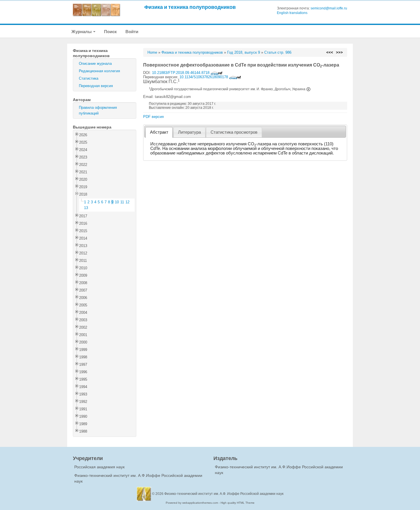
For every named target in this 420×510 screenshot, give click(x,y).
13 (86, 208)
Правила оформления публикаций (98, 110)
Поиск (110, 31)
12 (127, 202)
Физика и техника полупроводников (190, 7)
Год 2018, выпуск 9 (243, 52)
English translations (292, 13)
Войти (131, 31)
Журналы (82, 31)
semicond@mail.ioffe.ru (329, 8)
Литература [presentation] (189, 132)
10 (117, 202)
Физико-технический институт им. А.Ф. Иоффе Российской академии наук (223, 494)
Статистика (88, 78)
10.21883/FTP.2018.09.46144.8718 (181, 73)
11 (122, 202)
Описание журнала (95, 63)
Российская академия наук (99, 467)
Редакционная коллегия (99, 71)
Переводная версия (96, 86)
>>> (339, 52)
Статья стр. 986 (277, 52)
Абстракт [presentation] (159, 132)
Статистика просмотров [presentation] (234, 132)
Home (152, 52)
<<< (329, 52)
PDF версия (153, 117)
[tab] (159, 132)
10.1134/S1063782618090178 (204, 77)
